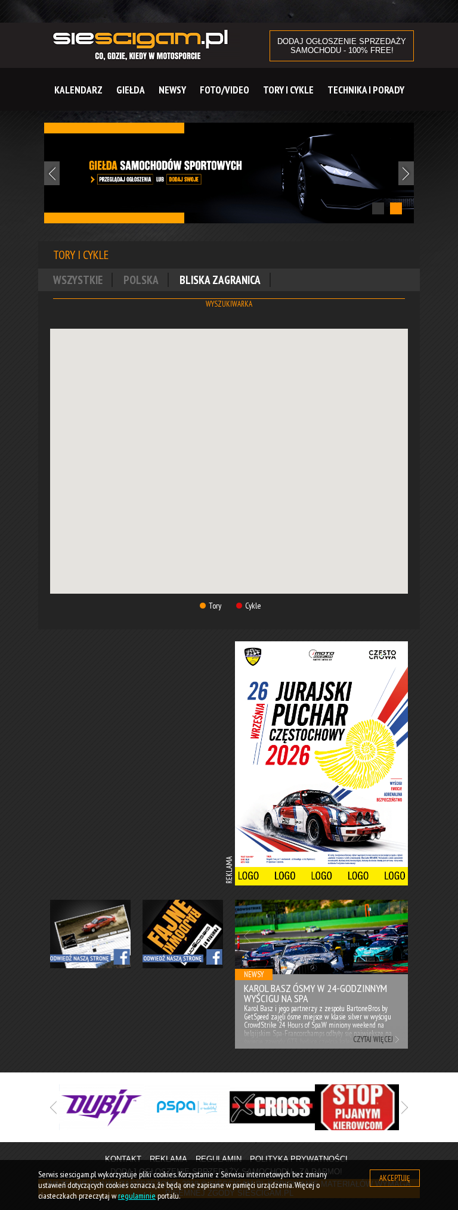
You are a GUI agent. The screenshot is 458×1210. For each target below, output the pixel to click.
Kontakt (123, 1159)
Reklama (168, 1159)
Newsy (172, 89)
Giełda (130, 89)
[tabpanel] (229, 173)
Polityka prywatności (299, 1159)
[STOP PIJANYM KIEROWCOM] (357, 1107)
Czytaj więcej (373, 1039)
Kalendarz (78, 89)
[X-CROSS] (272, 1107)
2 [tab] (396, 208)
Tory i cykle (288, 89)
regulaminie (137, 1195)
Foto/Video (224, 89)
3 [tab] (256, 1143)
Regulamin (219, 1159)
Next (406, 173)
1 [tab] (378, 208)
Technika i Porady (365, 89)
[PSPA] (187, 1107)
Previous (52, 173)
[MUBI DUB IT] (101, 1107)
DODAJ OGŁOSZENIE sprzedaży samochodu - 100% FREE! (341, 46)
